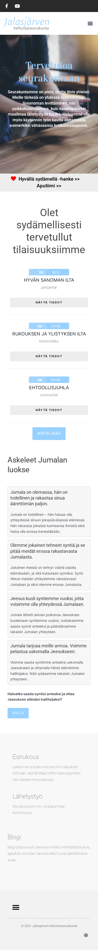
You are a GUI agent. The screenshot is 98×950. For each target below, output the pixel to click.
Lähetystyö (27, 796)
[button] (90, 23)
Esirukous (26, 756)
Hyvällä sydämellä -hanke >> (49, 179)
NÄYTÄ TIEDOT (49, 302)
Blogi (14, 837)
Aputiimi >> (49, 186)
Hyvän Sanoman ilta (49, 280)
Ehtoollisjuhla (49, 387)
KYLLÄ (18, 713)
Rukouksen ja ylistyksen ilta (49, 333)
